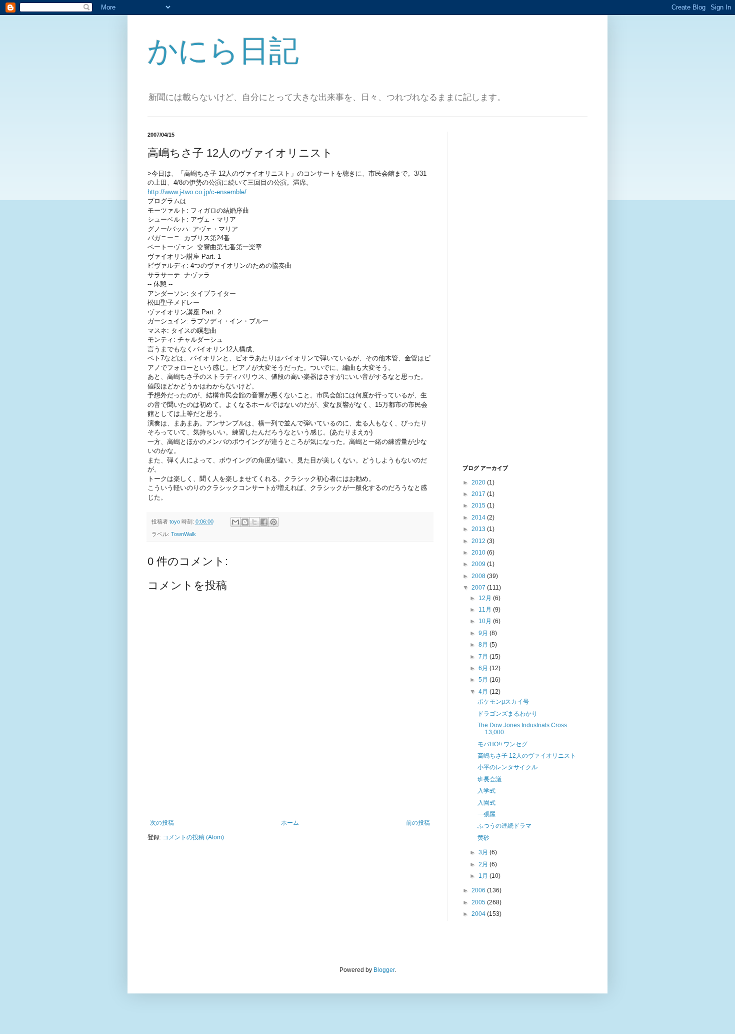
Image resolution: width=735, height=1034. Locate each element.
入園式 (487, 802)
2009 (479, 564)
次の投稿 (162, 822)
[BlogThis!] (245, 522)
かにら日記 (223, 51)
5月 (484, 679)
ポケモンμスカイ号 (503, 701)
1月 (484, 875)
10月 (485, 621)
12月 (485, 598)
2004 (479, 913)
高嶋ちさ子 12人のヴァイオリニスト (527, 755)
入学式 (487, 790)
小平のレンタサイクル (508, 767)
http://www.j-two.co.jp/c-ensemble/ (197, 192)
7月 (484, 656)
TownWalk (183, 534)
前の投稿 (418, 822)
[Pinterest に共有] (273, 522)
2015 (479, 505)
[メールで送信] (235, 522)
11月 (485, 609)
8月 (484, 644)
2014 (479, 517)
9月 (484, 633)
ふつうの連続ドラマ (505, 825)
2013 (479, 529)
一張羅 (487, 814)
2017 (479, 493)
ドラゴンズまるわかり (508, 713)
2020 (479, 482)
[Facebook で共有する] (264, 522)
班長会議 (490, 779)
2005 (479, 902)
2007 (479, 587)
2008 (479, 576)
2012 (479, 541)
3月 (484, 852)
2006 (479, 890)
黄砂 (484, 837)
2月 (484, 864)
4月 (484, 691)
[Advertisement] (502, 297)
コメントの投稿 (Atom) (193, 837)
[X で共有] (255, 522)
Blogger (384, 969)
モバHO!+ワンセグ (503, 744)
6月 (484, 668)
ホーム (290, 822)
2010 (479, 552)
